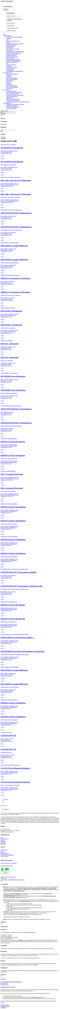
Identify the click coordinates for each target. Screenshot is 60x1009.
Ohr (7, 63)
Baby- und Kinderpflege (12, 74)
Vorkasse (3, 840)
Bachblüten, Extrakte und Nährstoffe (14, 95)
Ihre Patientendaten (5, 853)
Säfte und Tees (9, 97)
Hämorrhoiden (9, 47)
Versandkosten (4, 849)
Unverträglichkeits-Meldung (7, 855)
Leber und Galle (10, 58)
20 (1, 137)
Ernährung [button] (7, 89)
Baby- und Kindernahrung (12, 93)
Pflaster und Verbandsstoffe (12, 107)
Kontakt (6, 879)
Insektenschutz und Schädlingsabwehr (15, 51)
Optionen (3, 113)
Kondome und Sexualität (12, 54)
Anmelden (9, 20)
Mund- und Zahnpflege (11, 85)
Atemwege (8, 38)
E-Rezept (6, 9)
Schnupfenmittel (10, 68)
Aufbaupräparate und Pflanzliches (14, 92)
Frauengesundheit (10, 46)
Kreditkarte (3, 842)
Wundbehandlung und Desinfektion (14, 71)
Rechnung (3, 844)
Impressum (21, 879)
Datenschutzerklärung (13, 879)
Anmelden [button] (6, 10)
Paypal (2, 837)
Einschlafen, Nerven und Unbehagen (15, 43)
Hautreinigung (9, 80)
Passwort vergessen (10, 30)
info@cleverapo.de (8, 831)
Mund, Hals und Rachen (12, 62)
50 (2, 137)
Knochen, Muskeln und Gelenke (14, 52)
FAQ (2, 851)
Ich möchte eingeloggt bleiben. (15, 19)
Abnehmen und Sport (11, 91)
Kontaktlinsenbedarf (11, 55)
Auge (7, 39)
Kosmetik (8, 83)
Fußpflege (8, 75)
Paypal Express (4, 838)
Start (5, 34)
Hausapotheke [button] (8, 35)
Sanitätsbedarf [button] (8, 103)
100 (4, 137)
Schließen (3, 138)
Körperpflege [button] (8, 72)
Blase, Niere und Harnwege (12, 41)
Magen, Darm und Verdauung (13, 59)
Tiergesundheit (9, 70)
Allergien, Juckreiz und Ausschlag (14, 37)
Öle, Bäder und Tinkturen (12, 87)
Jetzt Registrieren (10, 25)
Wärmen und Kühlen (11, 108)
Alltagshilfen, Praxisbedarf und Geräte (15, 104)
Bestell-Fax (3, 852)
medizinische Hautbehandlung (13, 60)
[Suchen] (15, 112)
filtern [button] (2, 131)
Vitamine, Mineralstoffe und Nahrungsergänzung (17, 101)
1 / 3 (6, 809)
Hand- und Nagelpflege (11, 78)
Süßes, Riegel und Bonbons (12, 99)
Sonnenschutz (9, 88)
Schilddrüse (9, 66)
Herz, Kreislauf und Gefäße (12, 49)
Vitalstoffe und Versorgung (12, 100)
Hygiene (8, 82)
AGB (2, 879)
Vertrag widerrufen (4, 856)
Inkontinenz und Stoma (11, 105)
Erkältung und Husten (11, 45)
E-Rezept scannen (5, 1004)
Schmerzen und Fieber (11, 67)
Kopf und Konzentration (12, 56)
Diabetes (8, 42)
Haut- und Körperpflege (12, 79)
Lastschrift (3, 841)
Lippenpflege (9, 84)
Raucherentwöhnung (11, 64)
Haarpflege (9, 76)
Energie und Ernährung (11, 96)
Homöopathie (9, 50)
